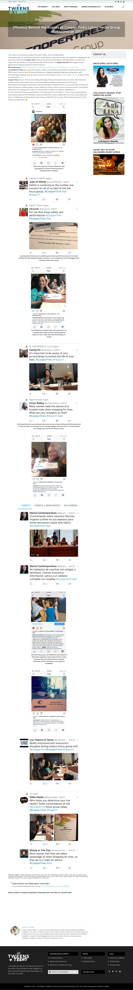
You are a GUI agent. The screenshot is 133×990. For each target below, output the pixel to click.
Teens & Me (87, 958)
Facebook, (74, 75)
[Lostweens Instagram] (121, 2)
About (15, 1)
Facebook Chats (89, 961)
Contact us (22, 1)
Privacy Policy (115, 965)
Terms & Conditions (117, 958)
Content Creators (56, 958)
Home (10, 1)
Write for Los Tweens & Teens (61, 965)
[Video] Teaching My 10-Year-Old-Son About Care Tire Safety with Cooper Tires (49, 67)
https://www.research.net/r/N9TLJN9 (56, 886)
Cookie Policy (114, 961)
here (21, 77)
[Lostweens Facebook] (115, 2)
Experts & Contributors (58, 961)
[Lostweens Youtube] (124, 2)
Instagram (64, 75)
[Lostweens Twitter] (118, 2)
